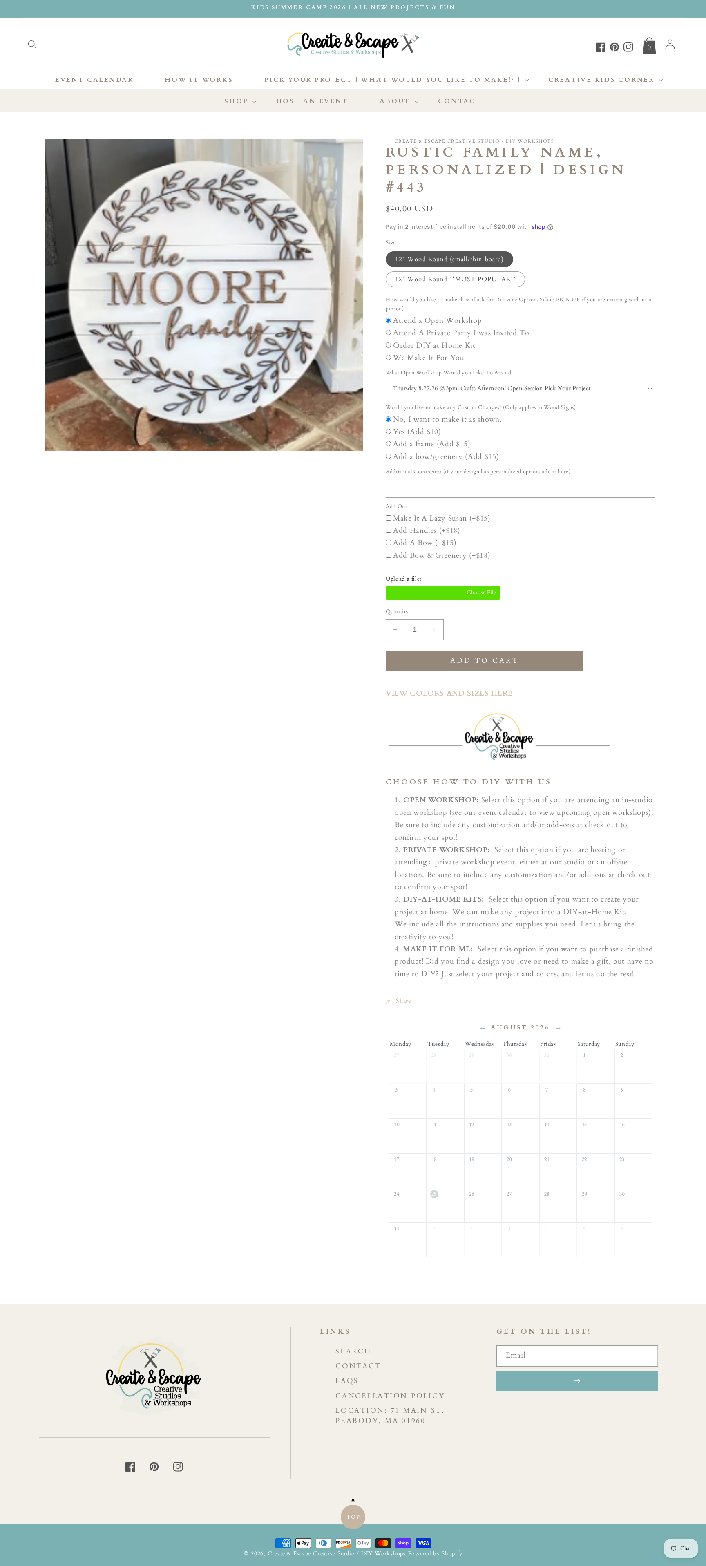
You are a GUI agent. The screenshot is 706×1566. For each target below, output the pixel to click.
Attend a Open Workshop (437, 320)
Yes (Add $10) (417, 432)
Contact (358, 1366)
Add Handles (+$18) (426, 530)
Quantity (397, 612)
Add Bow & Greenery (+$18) (442, 555)
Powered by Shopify (435, 1553)
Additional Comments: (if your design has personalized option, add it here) (478, 472)
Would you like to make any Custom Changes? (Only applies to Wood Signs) (481, 408)
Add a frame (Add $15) (432, 444)
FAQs (347, 1380)
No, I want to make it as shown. (447, 419)
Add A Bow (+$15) (425, 543)
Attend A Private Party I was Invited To (461, 333)
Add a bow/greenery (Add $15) (446, 456)
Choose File (443, 593)
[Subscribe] (577, 1381)
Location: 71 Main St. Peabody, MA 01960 (390, 1415)
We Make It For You (429, 357)
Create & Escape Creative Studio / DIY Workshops (337, 1553)
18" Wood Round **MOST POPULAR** (455, 279)
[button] (32, 44)
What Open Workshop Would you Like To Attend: (449, 373)
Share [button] (403, 1001)
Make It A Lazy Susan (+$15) (442, 518)
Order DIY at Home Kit (434, 345)
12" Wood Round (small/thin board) (449, 259)
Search (353, 1351)
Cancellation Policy (390, 1395)
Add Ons (396, 506)
